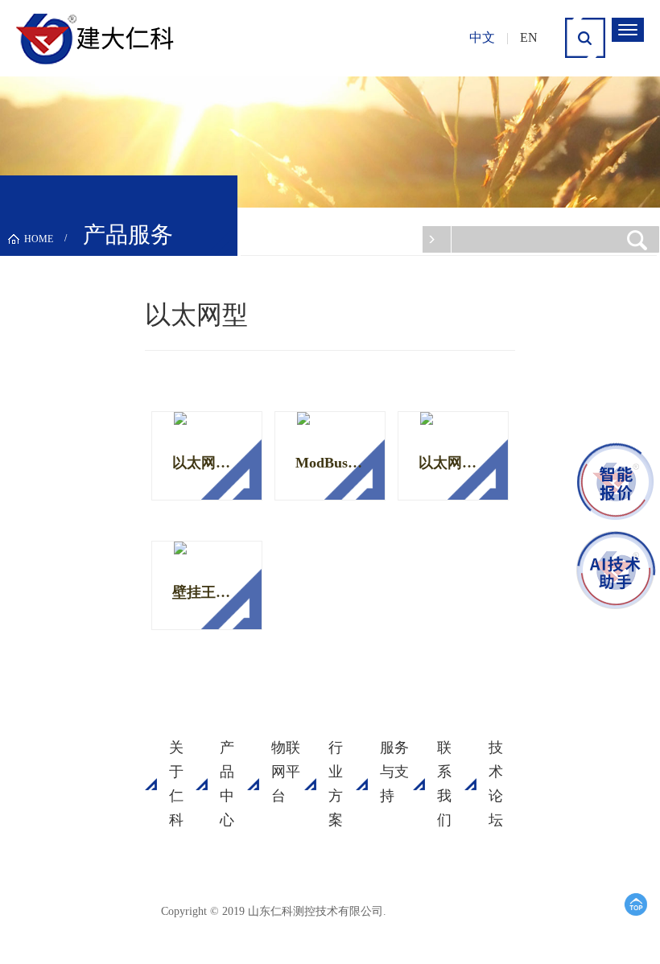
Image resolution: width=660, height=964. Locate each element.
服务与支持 (394, 771)
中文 (482, 37)
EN (529, 37)
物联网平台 (285, 771)
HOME (38, 239)
